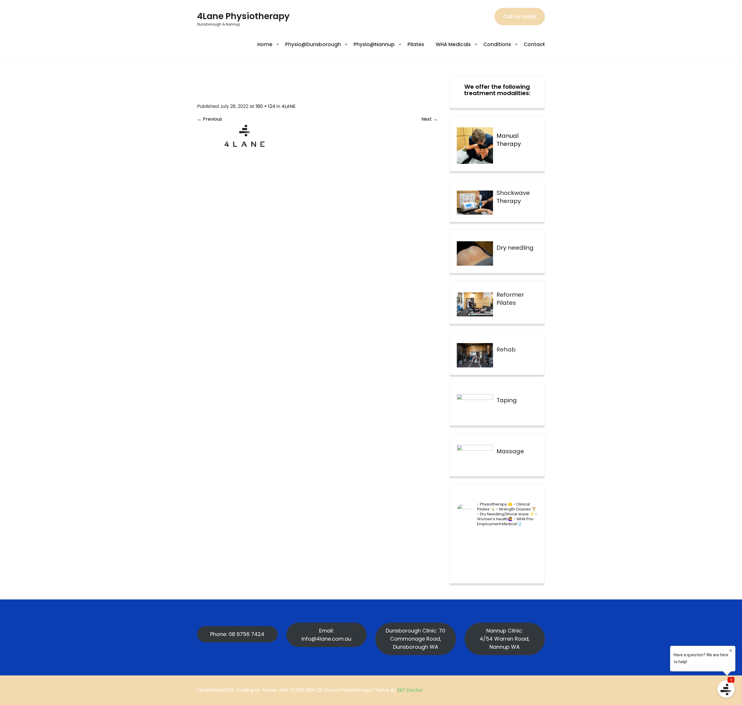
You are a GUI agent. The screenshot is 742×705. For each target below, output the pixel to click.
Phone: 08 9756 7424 (237, 634)
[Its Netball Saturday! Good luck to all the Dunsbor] (508, 551)
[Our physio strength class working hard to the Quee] (487, 539)
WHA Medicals (453, 44)
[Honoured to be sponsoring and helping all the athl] (508, 539)
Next (429, 119)
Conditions (497, 44)
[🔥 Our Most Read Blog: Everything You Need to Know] (487, 551)
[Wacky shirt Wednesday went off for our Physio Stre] (508, 564)
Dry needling (515, 248)
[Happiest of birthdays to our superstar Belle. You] (466, 539)
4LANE (288, 106)
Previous (209, 119)
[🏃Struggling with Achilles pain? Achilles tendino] (466, 564)
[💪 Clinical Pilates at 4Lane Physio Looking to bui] (528, 539)
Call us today (519, 16)
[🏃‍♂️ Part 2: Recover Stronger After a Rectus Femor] (466, 551)
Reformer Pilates (510, 299)
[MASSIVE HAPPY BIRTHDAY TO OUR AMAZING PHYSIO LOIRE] (528, 551)
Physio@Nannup (374, 44)
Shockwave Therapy (513, 197)
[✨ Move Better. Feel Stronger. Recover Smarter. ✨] (528, 564)
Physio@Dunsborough (313, 44)
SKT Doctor (410, 690)
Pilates (416, 44)
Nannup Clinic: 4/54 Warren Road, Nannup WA (505, 638)
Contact (534, 44)
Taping (507, 400)
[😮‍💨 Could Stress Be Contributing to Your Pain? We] (487, 564)
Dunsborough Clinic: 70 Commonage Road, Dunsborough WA (415, 638)
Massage (510, 451)
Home (264, 44)
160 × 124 (265, 106)
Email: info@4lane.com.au (326, 634)
